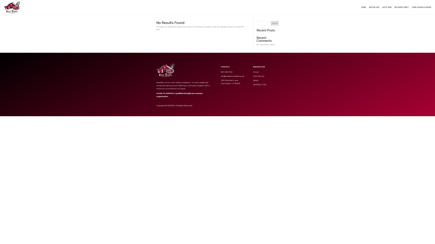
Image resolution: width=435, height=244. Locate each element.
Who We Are (374, 7)
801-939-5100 (226, 72)
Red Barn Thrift (401, 7)
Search (274, 23)
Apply (255, 80)
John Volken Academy (421, 7)
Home (363, 7)
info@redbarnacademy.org (232, 76)
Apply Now (387, 7)
